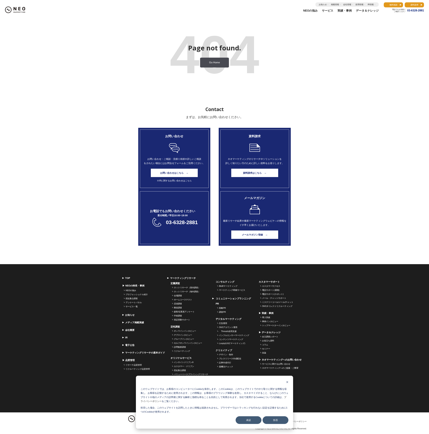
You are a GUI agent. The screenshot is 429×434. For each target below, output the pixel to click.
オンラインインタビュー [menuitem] (185, 331)
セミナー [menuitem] (266, 349)
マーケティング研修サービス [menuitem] (232, 290)
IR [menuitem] (126, 337)
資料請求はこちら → (254, 173)
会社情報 (347, 5)
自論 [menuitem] (264, 353)
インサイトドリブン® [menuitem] (184, 362)
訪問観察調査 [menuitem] (180, 347)
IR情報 (371, 5)
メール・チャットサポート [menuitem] (274, 298)
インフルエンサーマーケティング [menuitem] (234, 335)
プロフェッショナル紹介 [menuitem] (137, 294)
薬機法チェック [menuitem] (226, 366)
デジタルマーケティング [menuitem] (228, 319)
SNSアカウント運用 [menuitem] (228, 327)
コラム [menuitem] (265, 345)
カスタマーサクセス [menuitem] (271, 286)
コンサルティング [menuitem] (225, 281)
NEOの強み (310, 10)
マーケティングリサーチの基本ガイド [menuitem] (145, 352)
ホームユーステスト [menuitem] (183, 299)
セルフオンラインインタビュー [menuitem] (188, 343)
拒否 (275, 420)
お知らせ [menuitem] (130, 315)
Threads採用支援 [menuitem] (228, 331)
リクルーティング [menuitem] (182, 351)
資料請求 (414, 5)
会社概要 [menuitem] (130, 330)
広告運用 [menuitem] (223, 323)
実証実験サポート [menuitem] (182, 320)
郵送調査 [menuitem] (178, 308)
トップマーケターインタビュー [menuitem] (276, 325)
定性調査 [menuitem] (175, 326)
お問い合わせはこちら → (174, 173)
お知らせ (323, 5)
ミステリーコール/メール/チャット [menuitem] (277, 302)
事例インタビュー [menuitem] (270, 321)
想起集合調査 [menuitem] (132, 298)
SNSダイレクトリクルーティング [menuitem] (277, 306)
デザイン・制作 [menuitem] (226, 354)
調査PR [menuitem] (222, 312)
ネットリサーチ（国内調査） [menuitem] (187, 287)
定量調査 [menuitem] (175, 283)
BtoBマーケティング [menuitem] (228, 286)
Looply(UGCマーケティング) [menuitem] (232, 343)
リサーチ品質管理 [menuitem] (134, 365)
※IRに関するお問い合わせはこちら (174, 180)
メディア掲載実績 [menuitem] (134, 322)
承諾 (248, 420)
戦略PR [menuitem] (222, 308)
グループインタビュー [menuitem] (184, 339)
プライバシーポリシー (297, 421)
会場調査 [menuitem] (178, 295)
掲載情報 (335, 5)
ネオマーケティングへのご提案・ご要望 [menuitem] (280, 368)
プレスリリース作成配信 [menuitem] (230, 358)
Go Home (214, 62)
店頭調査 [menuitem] (178, 304)
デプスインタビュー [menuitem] (183, 335)
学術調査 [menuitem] (178, 316)
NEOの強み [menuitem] (131, 290)
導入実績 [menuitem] (266, 317)
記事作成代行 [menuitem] (225, 362)
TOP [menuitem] (127, 278)
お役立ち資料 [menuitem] (268, 341)
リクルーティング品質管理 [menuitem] (138, 369)
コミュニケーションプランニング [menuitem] (233, 298)
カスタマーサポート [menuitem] (269, 281)
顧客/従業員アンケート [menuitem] (184, 312)
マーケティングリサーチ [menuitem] (183, 278)
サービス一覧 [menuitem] (132, 306)
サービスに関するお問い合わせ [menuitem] (276, 364)
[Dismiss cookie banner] (287, 382)
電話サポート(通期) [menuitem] (271, 290)
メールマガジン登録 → (255, 234)
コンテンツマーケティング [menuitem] (231, 339)
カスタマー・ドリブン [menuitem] (184, 366)
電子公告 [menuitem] (130, 345)
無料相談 (393, 5)
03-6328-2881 (182, 222)
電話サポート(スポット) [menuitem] (273, 294)
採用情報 (359, 5)
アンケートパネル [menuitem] (134, 302)
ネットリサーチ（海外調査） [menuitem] (187, 291)
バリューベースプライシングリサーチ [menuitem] (191, 374)
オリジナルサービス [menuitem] (181, 358)
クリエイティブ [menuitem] (224, 350)
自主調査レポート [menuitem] (270, 337)
